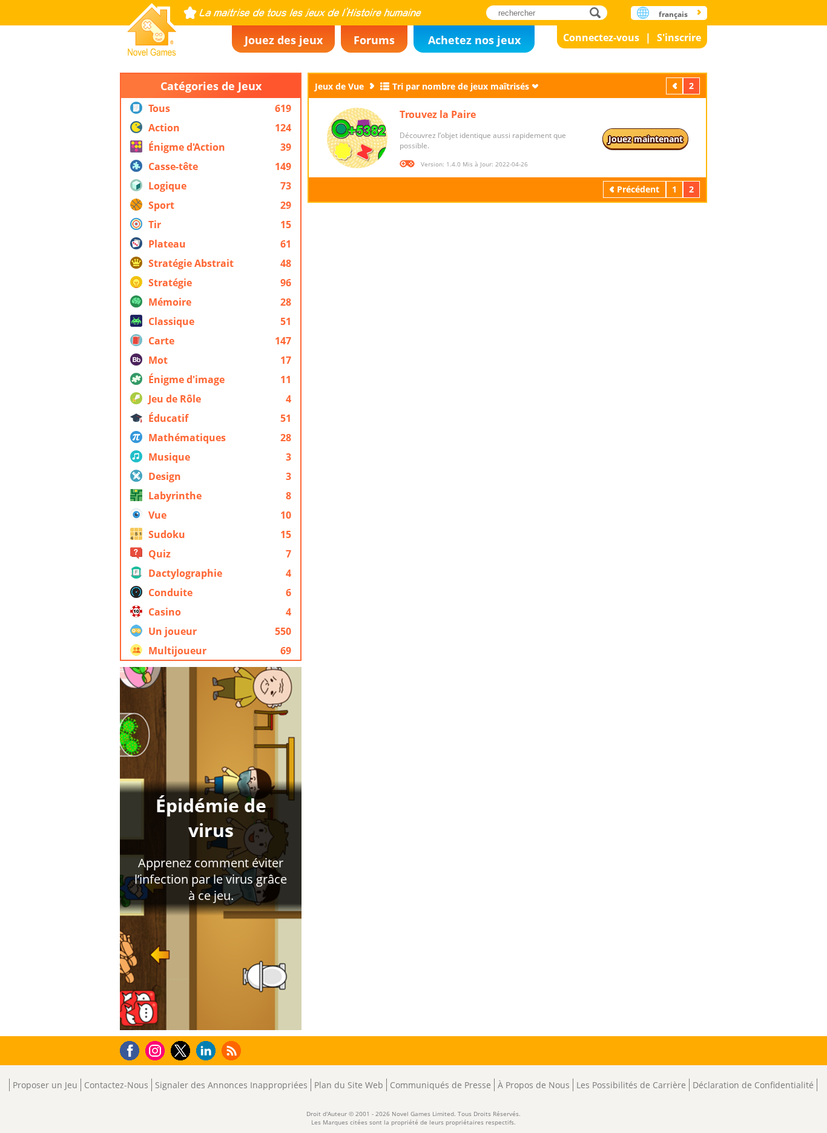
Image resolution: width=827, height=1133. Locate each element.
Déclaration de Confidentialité (753, 1085)
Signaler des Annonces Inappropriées (231, 1085)
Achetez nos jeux (474, 40)
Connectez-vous (601, 37)
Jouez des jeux (284, 40)
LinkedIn (208, 1051)
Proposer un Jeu (45, 1085)
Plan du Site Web (348, 1085)
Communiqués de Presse (440, 1085)
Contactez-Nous (116, 1085)
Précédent (675, 85)
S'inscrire (679, 37)
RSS (232, 1050)
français (673, 14)
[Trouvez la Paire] (357, 138)
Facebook (133, 1049)
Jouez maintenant (645, 139)
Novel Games (152, 25)
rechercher (598, 12)
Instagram (157, 1050)
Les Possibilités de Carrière (631, 1085)
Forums (374, 40)
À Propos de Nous (534, 1085)
